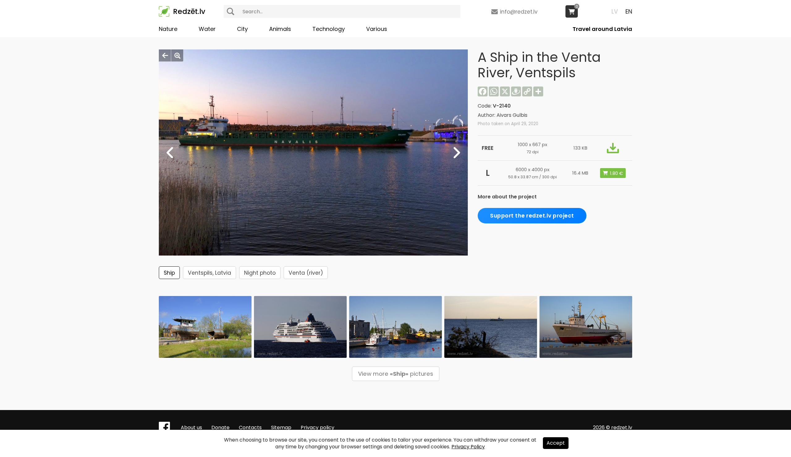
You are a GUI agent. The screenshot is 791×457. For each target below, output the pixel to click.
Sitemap (281, 427)
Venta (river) (306, 273)
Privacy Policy (468, 446)
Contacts (250, 427)
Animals (280, 29)
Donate (220, 427)
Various (376, 29)
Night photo (260, 273)
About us (191, 427)
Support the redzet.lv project (532, 215)
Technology (328, 29)
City (242, 29)
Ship (169, 273)
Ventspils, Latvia (209, 273)
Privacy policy (317, 427)
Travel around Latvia (602, 29)
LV (614, 11)
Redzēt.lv (189, 11)
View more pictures (395, 374)
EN (628, 11)
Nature (168, 29)
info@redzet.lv (519, 11)
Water (207, 29)
